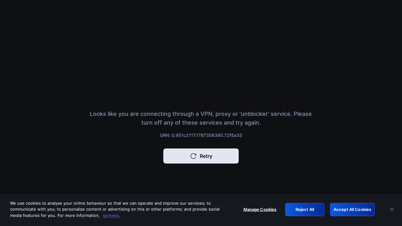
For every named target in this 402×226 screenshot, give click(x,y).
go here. (111, 215)
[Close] (392, 209)
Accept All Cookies (352, 209)
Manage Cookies (260, 209)
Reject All (305, 209)
